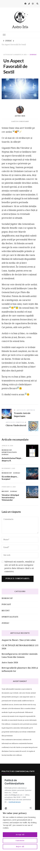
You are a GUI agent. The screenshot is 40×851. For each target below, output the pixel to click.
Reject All (20, 847)
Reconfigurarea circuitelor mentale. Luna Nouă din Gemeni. (20, 656)
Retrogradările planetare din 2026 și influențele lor (20, 669)
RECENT (5, 491)
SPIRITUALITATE (9, 452)
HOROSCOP (7, 450)
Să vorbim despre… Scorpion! (10, 477)
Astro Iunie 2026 (10, 662)
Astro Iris (20, 116)
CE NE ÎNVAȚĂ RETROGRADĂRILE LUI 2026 (20, 647)
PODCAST (6, 604)
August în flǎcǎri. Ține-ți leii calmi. (19, 640)
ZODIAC (33, 55)
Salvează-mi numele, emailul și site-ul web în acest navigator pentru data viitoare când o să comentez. (19, 567)
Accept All (20, 835)
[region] (20, 830)
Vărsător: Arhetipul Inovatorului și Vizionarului (10, 497)
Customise (20, 841)
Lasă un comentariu (20, 121)
